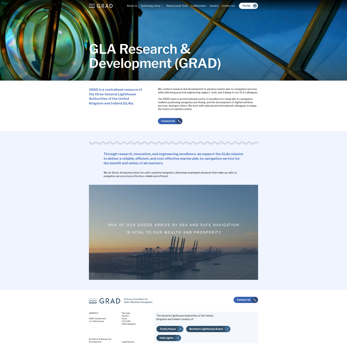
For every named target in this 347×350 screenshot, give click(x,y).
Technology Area (150, 5)
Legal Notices (128, 342)
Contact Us (228, 5)
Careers (214, 5)
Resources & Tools (177, 5)
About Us (132, 5)
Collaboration (198, 5)
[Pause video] (173, 232)
